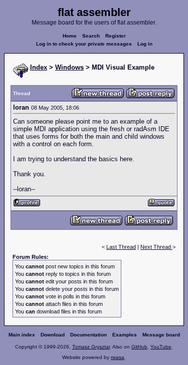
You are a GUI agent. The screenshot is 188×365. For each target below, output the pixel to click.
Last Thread (121, 247)
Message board (161, 334)
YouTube (160, 346)
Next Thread (156, 247)
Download (53, 334)
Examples (124, 334)
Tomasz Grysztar (91, 346)
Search (91, 36)
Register (115, 36)
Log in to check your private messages (84, 44)
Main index (22, 334)
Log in (144, 44)
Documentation (88, 334)
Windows (69, 67)
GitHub (139, 346)
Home (70, 36)
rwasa (117, 357)
